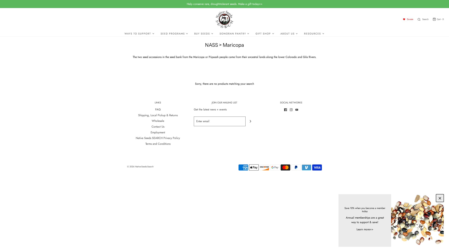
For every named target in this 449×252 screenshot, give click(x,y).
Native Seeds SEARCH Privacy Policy (158, 138)
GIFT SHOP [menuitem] (263, 33)
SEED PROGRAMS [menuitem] (173, 33)
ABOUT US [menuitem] (287, 33)
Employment (158, 132)
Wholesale (158, 121)
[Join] (250, 121)
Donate (410, 19)
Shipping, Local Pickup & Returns (158, 115)
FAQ (158, 109)
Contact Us (158, 127)
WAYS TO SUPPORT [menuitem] (138, 33)
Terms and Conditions (157, 144)
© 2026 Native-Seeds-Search (140, 166)
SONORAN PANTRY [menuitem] (233, 33)
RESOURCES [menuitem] (312, 33)
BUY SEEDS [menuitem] (202, 33)
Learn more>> (365, 229)
